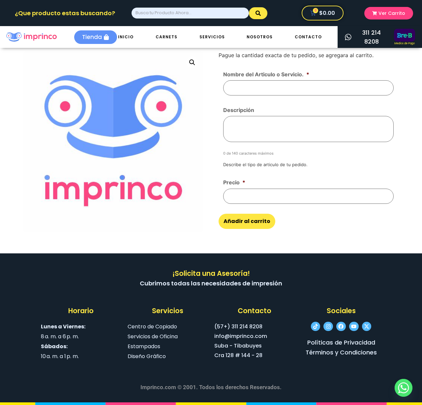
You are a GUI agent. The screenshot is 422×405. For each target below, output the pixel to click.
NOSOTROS (260, 37)
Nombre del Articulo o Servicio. (266, 74)
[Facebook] (341, 326)
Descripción (238, 110)
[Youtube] (354, 326)
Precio (234, 182)
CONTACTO (308, 37)
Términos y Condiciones (341, 352)
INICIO (126, 37)
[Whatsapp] (403, 388)
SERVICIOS (212, 37)
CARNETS (166, 37)
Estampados (144, 346)
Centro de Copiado (152, 326)
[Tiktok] (315, 326)
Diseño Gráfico (147, 356)
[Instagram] (328, 326)
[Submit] (258, 13)
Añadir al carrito (247, 221)
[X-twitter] (367, 326)
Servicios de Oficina (153, 336)
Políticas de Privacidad (341, 342)
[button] (192, 62)
